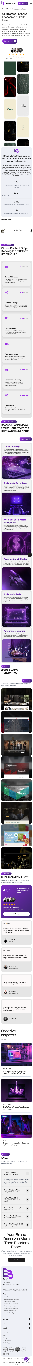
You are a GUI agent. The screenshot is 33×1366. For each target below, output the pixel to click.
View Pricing (24, 439)
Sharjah (10, 1358)
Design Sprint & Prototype (11, 1299)
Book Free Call (8, 41)
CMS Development (9, 1301)
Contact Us (6, 1343)
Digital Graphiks (9, 1362)
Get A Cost (22, 3)
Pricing (5, 1338)
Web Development (9, 1297)
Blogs (4, 1335)
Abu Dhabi (16, 1358)
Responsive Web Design (11, 1308)
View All (25, 681)
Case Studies (7, 1340)
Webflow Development (10, 1313)
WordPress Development (11, 1303)
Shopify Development (10, 1310)
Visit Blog (3, 1039)
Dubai (4, 1358)
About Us (5, 1333)
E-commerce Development (11, 1306)
